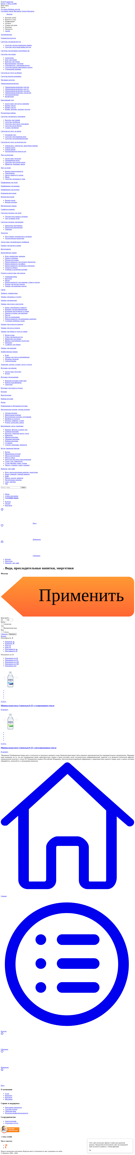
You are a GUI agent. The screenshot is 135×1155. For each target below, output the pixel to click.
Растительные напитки (13, 480)
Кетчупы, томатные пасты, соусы (17, 433)
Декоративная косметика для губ (17, 89)
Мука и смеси (10, 457)
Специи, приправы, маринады (16, 445)
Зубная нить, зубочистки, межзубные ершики (21, 146)
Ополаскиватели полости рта (15, 151)
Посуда (7, 315)
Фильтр (3, 636)
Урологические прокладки (14, 238)
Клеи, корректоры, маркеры (15, 256)
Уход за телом (6, 168)
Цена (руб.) (5, 618)
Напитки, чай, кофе (8, 469)
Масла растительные (12, 456)
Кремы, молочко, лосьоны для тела (17, 109)
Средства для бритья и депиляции (13, 116)
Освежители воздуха (8, 38)
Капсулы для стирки (12, 62)
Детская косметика (12, 95)
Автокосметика (6, 34)
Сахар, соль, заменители (14, 461)
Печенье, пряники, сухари (14, 420)
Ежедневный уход (7, 100)
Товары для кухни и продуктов (12, 304)
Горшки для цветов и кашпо (11, 245)
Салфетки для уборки (13, 344)
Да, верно (4, 9)
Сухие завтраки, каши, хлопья (16, 463)
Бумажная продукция (8, 193)
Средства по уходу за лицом (11, 131)
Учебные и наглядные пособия (16, 269)
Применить (12, 634)
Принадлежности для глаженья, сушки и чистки (22, 282)
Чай (6, 484)
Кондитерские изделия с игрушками (18, 417)
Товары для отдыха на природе (12, 324)
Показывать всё (10, 666)
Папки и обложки (11, 258)
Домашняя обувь (11, 277)
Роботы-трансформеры (13, 382)
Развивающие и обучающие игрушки (14, 406)
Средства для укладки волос (15, 162)
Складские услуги (11, 1123)
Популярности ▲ (11, 649)
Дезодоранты (10, 173)
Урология (4, 233)
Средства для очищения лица (15, 137)
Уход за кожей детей (12, 218)
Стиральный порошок (13, 69)
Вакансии (8, 1095)
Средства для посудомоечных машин (18, 45)
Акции (7, 500)
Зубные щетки (10, 149)
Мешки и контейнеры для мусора (17, 341)
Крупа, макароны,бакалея (10, 448)
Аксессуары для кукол (13, 372)
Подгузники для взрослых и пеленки (18, 236)
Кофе (7, 476)
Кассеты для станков (12, 120)
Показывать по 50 (11, 660)
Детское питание (11, 413)
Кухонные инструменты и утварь (17, 311)
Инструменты (6, 249)
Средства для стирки (8, 54)
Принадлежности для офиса (15, 264)
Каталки (4, 391)
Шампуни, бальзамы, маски (15, 164)
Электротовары (10, 361)
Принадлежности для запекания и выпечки (20, 319)
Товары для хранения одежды (15, 286)
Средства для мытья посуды (11, 42)
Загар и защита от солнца (14, 175)
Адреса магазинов (11, 496)
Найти (23, 487)
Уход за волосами (7, 155)
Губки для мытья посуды (14, 337)
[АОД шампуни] (67, 2)
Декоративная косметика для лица (17, 91)
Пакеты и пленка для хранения (16, 313)
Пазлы (3, 402)
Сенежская (7, 624)
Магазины (17, 11)
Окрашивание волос (12, 160)
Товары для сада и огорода (10, 328)
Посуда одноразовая (12, 317)
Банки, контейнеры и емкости (16, 307)
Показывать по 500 (12, 664)
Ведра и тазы (9, 335)
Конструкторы (6, 395)
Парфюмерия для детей (9, 182)
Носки (7, 280)
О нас (7, 1093)
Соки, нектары (10, 482)
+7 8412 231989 (11, 4)
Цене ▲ (8, 645)
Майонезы (9, 435)
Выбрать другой (14, 9)
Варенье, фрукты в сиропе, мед (16, 430)
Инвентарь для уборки (13, 339)
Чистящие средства (8, 80)
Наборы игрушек (7, 399)
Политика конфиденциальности (16, 1113)
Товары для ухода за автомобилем (17, 357)
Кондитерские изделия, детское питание (15, 409)
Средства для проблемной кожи (16, 138)
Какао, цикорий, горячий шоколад (17, 474)
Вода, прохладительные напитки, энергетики (21, 472)
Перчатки (8, 343)
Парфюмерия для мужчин (10, 190)
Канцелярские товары (9, 253)
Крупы (7, 452)
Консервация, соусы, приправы (12, 426)
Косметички (9, 96)
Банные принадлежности (14, 171)
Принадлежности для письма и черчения (19, 266)
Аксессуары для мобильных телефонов (15, 242)
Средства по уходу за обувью (11, 73)
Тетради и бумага (11, 267)
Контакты (30, 11)
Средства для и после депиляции (17, 124)
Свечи (3, 290)
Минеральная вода (10, 628)
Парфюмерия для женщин (10, 186)
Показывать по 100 (12, 662)
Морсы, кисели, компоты (14, 478)
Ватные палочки (11, 202)
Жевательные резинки (13, 415)
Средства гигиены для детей (11, 213)
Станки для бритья (12, 128)
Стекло (6, 632)
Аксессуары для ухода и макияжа (17, 104)
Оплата (24, 11)
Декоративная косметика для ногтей (18, 93)
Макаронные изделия (12, 454)
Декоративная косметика (10, 83)
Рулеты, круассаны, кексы (14, 422)
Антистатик (9, 58)
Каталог (8, 502)
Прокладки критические (14, 227)
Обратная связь (10, 1111)
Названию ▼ (10, 643)
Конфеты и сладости (12, 419)
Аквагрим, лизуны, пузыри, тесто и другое (16, 364)
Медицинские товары (9, 206)
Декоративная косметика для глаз (17, 87)
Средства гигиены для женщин (12, 222)
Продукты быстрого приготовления (18, 459)
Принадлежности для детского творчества (20, 262)
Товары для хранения (8, 348)
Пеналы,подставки (12, 260)
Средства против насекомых (11, 76)
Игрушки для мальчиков (9, 377)
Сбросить (4, 634)
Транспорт (9, 384)
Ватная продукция (7, 197)
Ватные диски (10, 200)
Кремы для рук (10, 107)
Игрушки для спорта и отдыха (12, 388)
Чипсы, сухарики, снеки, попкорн (17, 465)
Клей (7, 355)
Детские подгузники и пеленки (16, 216)
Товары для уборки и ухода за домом (14, 331)
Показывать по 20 (7, 655)
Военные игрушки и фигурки (15, 381)
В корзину (4, 709)
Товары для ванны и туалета (11, 297)
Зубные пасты (10, 147)
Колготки (8, 278)
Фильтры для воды (12, 359)
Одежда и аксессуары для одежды (13, 273)
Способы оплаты (11, 1109)
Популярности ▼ (7, 638)
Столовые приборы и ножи (15, 321)
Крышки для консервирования (16, 309)
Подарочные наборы (8, 113)
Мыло (7, 177)
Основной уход (10, 135)
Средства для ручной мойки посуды (18, 47)
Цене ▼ (8, 647)
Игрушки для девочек (9, 368)
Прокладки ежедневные (13, 225)
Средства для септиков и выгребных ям (15, 51)
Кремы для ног (10, 105)
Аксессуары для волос (13, 158)
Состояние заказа (7, 11)
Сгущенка (8, 443)
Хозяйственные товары (9, 352)
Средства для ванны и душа (15, 179)
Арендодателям (10, 1121)
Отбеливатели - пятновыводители (17, 65)
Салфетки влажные (8, 209)
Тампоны (8, 229)
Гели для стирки (11, 60)
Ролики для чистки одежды (15, 284)
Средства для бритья (12, 122)
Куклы (7, 373)
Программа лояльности (13, 1107)
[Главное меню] (3, 490)
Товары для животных (9, 300)
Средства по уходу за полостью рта (13, 142)
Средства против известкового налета (18, 67)
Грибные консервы (12, 431)
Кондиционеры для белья (14, 63)
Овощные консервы (12, 439)
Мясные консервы (11, 437)
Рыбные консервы (11, 441)
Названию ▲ (10, 641)
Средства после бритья (13, 126)
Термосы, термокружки (9, 293)
